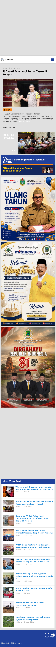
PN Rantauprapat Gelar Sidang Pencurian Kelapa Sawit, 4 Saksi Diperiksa (34, 149)
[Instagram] (52, 636)
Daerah (7, 110)
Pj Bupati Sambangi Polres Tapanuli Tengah (17, 169)
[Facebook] (46, 636)
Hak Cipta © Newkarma (11, 643)
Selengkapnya (24, 121)
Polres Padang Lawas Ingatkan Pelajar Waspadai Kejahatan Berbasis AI (34, 576)
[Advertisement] (28, 28)
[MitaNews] (7, 59)
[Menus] (52, 59)
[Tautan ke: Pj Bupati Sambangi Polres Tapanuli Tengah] (28, 93)
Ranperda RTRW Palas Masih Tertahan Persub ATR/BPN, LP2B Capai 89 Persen (31, 518)
